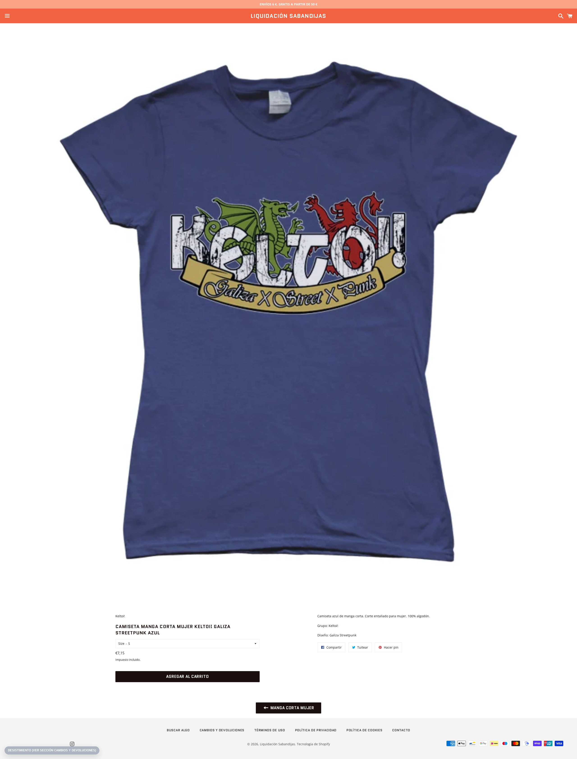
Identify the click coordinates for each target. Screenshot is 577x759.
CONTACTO (401, 730)
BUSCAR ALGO (178, 730)
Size (121, 643)
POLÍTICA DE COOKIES (364, 730)
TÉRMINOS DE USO (269, 730)
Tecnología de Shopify (313, 744)
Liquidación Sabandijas (288, 16)
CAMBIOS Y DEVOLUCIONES (222, 730)
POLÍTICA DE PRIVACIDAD (316, 730)
